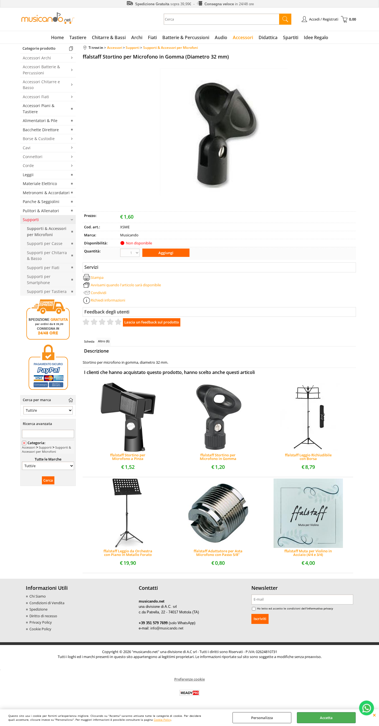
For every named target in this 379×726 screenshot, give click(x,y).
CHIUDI (374, 715)
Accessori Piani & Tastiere (38, 108)
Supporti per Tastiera (47, 291)
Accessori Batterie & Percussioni (41, 69)
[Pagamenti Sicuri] (48, 389)
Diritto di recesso (43, 615)
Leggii (28, 174)
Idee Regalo (316, 37)
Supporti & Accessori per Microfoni (46, 231)
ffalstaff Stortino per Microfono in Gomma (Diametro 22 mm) (218, 457)
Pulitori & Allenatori (41, 210)
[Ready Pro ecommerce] (189, 693)
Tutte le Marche (48, 459)
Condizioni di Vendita (46, 602)
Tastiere (77, 37)
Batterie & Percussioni (185, 37)
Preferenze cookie (189, 679)
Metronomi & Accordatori (46, 192)
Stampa (97, 277)
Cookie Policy (162, 720)
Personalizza (262, 717)
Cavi (27, 147)
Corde (28, 165)
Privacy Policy (40, 622)
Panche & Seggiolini (41, 201)
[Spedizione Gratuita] (48, 338)
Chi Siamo (37, 596)
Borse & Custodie (39, 138)
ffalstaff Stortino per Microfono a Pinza (127, 457)
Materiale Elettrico (40, 183)
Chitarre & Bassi (109, 37)
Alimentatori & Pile (40, 120)
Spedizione (38, 609)
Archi (136, 37)
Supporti (31, 219)
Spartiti (290, 37)
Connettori (32, 156)
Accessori (243, 37)
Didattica (268, 37)
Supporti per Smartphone (38, 279)
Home (57, 37)
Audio (221, 37)
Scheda (89, 341)
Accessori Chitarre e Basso (41, 84)
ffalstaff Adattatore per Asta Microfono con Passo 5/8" (218, 552)
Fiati (152, 37)
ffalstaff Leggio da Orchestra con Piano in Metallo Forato (127, 552)
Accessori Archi (37, 57)
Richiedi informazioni (108, 300)
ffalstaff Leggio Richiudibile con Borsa (308, 457)
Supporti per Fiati (43, 267)
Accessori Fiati (36, 96)
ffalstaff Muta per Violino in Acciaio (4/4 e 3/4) (308, 552)
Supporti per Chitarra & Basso (47, 255)
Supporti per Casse (44, 243)
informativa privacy (320, 608)
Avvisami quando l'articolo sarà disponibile (126, 284)
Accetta (326, 717)
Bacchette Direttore (41, 129)
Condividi (98, 292)
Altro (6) (103, 341)
